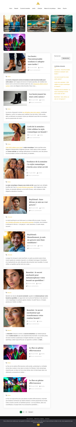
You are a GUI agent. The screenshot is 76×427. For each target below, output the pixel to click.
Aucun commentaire (35, 70)
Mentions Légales (39, 418)
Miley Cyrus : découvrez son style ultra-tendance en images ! (14, 27)
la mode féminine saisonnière (25, 187)
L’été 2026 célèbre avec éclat (14, 147)
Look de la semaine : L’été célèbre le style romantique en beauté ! (37, 129)
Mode (59, 8)
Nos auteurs (30, 418)
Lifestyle (40, 8)
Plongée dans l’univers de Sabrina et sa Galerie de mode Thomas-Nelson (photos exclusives (61, 26)
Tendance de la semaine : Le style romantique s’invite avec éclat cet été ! (62, 91)
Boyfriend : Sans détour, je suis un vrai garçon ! (38, 202)
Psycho (65, 8)
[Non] (74, 423)
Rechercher (57, 56)
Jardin (33, 8)
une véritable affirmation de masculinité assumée (19, 222)
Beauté (16, 8)
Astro (10, 8)
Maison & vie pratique (50, 8)
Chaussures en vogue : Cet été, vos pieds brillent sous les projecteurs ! (36, 27)
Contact (47, 418)
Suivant (31, 412)
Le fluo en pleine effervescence (12, 47)
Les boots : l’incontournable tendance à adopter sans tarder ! (62, 71)
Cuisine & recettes (25, 8)
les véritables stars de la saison (31, 112)
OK (38, 424)
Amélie (41, 67)
